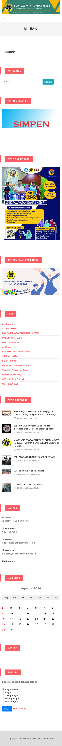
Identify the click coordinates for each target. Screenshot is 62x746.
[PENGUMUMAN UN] (31, 127)
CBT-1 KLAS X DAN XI (13, 379)
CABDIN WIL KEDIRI (12, 338)
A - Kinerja (7, 324)
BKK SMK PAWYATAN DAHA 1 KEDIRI (20, 333)
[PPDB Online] (31, 206)
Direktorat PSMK (11, 342)
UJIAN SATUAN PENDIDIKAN (16, 365)
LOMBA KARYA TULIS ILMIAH (28, 484)
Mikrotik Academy (11, 374)
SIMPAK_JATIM (10, 356)
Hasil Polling (19, 708)
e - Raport (7, 347)
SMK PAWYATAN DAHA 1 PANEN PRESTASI (34, 457)
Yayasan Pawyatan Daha (15, 370)
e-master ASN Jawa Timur (16, 351)
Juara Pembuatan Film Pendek (29, 470)
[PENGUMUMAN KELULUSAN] (31, 284)
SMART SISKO (9, 361)
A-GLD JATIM (9, 328)
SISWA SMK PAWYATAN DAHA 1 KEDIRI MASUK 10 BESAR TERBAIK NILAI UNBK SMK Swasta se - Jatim (36, 443)
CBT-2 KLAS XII (10, 384)
